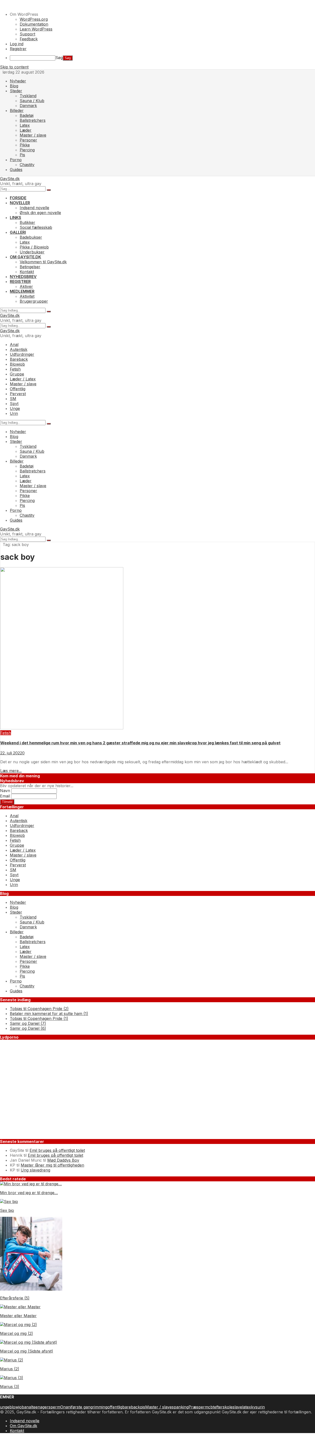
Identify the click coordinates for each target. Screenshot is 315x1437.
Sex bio (7, 1210)
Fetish (5, 732)
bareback (131, 1407)
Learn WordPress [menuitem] (36, 29)
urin (261, 1407)
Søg (59, 57)
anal (28, 1407)
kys (254, 1407)
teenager (40, 1407)
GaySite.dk (10, 178)
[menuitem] (162, 14)
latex (246, 1407)
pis (142, 1407)
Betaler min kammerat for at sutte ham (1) (49, 1013)
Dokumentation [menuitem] (34, 24)
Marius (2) (9, 1368)
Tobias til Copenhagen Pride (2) (39, 1008)
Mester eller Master (18, 1315)
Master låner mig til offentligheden (52, 1165)
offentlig (114, 1407)
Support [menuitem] (27, 33)
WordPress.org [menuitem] (34, 19)
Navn (5, 790)
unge (4, 1407)
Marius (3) (9, 1386)
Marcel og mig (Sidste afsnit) (26, 1351)
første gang (82, 1407)
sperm (54, 1407)
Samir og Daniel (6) (28, 1028)
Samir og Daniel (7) (28, 1023)
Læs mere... (11, 770)
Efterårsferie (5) (15, 1298)
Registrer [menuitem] (18, 48)
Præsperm (198, 1407)
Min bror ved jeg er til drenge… (29, 1192)
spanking (180, 1407)
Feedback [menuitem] (29, 38)
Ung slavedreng (35, 1170)
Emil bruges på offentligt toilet (57, 1150)
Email (5, 796)
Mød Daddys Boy (63, 1160)
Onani (65, 1407)
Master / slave (158, 1407)
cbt (211, 1407)
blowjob (16, 1407)
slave (237, 1407)
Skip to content (14, 66)
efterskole (223, 1407)
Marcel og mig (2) (16, 1333)
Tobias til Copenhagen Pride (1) (39, 1018)
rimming (100, 1407)
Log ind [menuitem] (16, 43)
